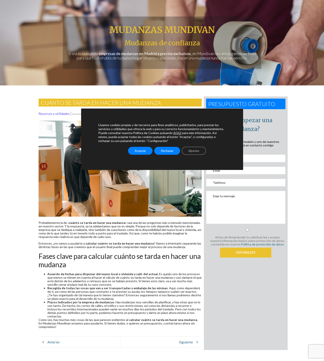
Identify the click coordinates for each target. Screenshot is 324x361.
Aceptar (140, 151)
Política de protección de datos (262, 244)
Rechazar (167, 151)
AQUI (177, 133)
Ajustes (193, 151)
